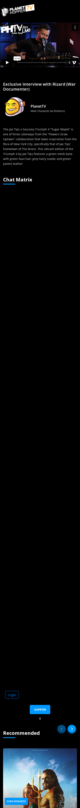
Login (12, 695)
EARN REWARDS (16, 801)
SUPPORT (40, 711)
